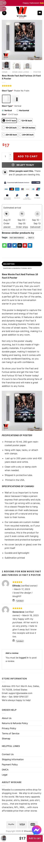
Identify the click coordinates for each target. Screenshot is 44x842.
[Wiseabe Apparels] (21, 13)
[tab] (22, 264)
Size (4, 114)
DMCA (5, 769)
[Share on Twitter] (14, 245)
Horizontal (24, 110)
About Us (6, 718)
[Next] (38, 40)
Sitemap (6, 738)
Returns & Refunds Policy (15, 723)
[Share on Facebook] (9, 245)
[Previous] (6, 40)
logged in (24, 657)
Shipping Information (13, 759)
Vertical (8, 110)
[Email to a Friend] (19, 245)
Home (4, 72)
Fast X (31, 238)
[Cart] (40, 13)
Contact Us (8, 754)
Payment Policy (10, 764)
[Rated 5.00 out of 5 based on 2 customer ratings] (22, 86)
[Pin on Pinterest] (24, 245)
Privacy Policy (9, 728)
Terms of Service (10, 733)
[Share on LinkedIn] (30, 245)
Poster (37, 72)
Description (8, 264)
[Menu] (4, 13)
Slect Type (7, 90)
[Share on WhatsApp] (4, 245)
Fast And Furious (17, 238)
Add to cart (28, 156)
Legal (4, 774)
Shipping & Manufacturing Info (17, 268)
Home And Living (20, 72)
